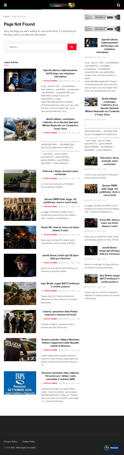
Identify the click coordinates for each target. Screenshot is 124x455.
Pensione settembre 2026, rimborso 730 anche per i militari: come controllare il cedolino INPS (60, 376)
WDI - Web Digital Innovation (23, 447)
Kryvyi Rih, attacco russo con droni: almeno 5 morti (60, 229)
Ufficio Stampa (50, 81)
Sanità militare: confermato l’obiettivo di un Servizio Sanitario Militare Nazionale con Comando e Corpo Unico (60, 123)
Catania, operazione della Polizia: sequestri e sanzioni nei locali (60, 313)
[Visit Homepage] (62, 5)
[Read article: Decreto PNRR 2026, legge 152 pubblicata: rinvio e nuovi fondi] (20, 209)
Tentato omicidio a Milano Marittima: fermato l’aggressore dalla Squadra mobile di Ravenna (60, 342)
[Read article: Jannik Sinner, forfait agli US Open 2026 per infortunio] (20, 265)
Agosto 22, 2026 (67, 81)
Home (6, 16)
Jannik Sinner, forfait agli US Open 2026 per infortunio (60, 257)
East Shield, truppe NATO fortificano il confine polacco (60, 285)
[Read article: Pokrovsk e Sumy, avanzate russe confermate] (20, 181)
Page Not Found (19, 16)
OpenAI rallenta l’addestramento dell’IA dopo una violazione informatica (60, 73)
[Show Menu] (5, 5)
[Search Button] (118, 5)
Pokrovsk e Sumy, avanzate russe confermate (60, 172)
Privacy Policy (10, 441)
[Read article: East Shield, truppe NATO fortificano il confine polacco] (20, 293)
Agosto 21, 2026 (67, 133)
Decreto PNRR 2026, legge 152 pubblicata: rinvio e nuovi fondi (60, 200)
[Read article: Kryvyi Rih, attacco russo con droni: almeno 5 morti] (20, 237)
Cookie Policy (28, 441)
